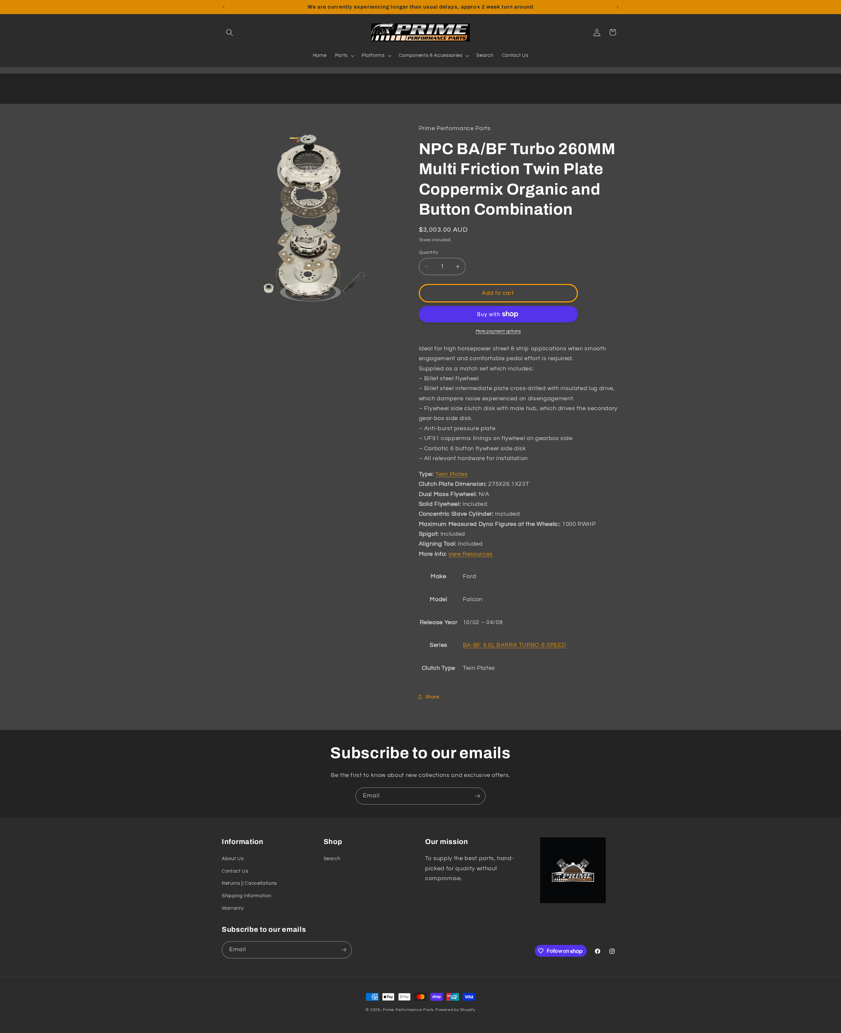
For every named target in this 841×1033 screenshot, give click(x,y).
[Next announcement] (617, 7)
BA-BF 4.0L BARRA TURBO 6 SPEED (514, 645)
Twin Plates (451, 474)
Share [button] (432, 696)
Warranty (232, 908)
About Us (232, 858)
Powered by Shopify (455, 1010)
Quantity (428, 252)
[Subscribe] (477, 796)
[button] (230, 32)
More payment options (498, 331)
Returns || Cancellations (249, 883)
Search (332, 858)
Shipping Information (246, 895)
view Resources (470, 554)
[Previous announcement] (223, 7)
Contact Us (235, 871)
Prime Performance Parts (408, 1010)
